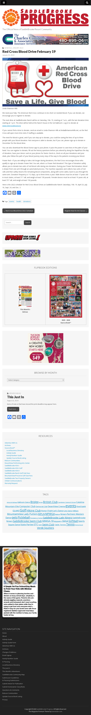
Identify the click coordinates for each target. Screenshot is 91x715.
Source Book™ (10, 448)
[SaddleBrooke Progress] (45, 16)
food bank (81, 506)
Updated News (15, 393)
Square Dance (14, 524)
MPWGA (50, 514)
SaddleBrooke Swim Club (27, 521)
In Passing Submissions (10, 680)
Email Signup (6, 655)
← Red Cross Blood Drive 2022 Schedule (18, 211)
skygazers (58, 521)
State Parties (26, 524)
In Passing (6, 662)
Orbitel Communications (13, 481)
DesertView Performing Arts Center (17, 463)
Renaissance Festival (36, 518)
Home (4, 633)
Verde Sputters (45, 527)
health (18, 201)
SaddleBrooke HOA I (12, 466)
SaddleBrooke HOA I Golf (13, 468)
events (11, 201)
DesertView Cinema (56, 506)
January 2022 (18, 48)
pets (14, 517)
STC (36, 524)
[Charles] (45, 39)
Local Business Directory (15, 450)
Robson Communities (12, 461)
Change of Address (9, 652)
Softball (73, 521)
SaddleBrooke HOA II (12, 471)
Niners (63, 514)
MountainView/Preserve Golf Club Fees (19, 476)
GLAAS (16, 510)
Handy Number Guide (14, 455)
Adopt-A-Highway (12, 502)
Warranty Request (11, 483)
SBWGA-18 (48, 521)
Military (75, 511)
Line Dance (68, 511)
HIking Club (34, 510)
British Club (50, 502)
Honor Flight (47, 510)
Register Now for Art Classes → (76, 211)
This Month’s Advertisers (11, 671)
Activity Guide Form (9, 643)
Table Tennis (60, 524)
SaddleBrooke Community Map (13, 675)
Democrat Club (41, 506)
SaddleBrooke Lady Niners (57, 517)
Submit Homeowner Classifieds (13, 687)
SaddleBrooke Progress (45, 709)
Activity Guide (11, 453)
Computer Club (27, 506)
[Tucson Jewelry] (45, 348)
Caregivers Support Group (67, 502)
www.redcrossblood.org (11, 126)
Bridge (34, 502)
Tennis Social (79, 525)
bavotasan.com (57, 711)
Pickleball (24, 517)
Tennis (70, 524)
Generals (8, 48)
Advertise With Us (11, 443)
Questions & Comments (10, 690)
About (4, 636)
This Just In (15, 397)
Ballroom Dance (24, 502)
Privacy (5, 700)
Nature (57, 514)
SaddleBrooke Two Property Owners (18, 478)
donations (27, 201)
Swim (40, 525)
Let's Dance (58, 510)
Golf (23, 510)
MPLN (41, 514)
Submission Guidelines (10, 678)
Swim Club (48, 524)
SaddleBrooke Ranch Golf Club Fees (17, 473)
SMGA (65, 521)
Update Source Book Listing (16, 458)
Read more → (13, 409)
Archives (8, 445)
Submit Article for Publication (12, 684)
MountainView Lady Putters (22, 514)
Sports (81, 521)
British (41, 502)
